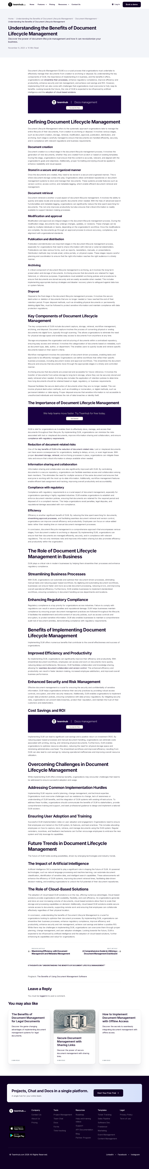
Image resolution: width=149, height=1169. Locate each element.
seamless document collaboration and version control (63, 668)
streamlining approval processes (42, 518)
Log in (117, 4)
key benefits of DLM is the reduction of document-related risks (65, 449)
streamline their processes (56, 80)
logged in (44, 996)
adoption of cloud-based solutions (61, 92)
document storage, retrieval (47, 455)
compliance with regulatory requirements (46, 438)
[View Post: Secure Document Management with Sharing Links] (74, 1021)
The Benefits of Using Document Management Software (62, 976)
